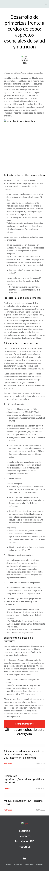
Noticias (24, 831)
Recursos (25, 846)
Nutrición (8, 764)
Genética (7, 788)
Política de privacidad (34, 865)
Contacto (24, 836)
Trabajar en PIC (24, 841)
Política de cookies (14, 865)
